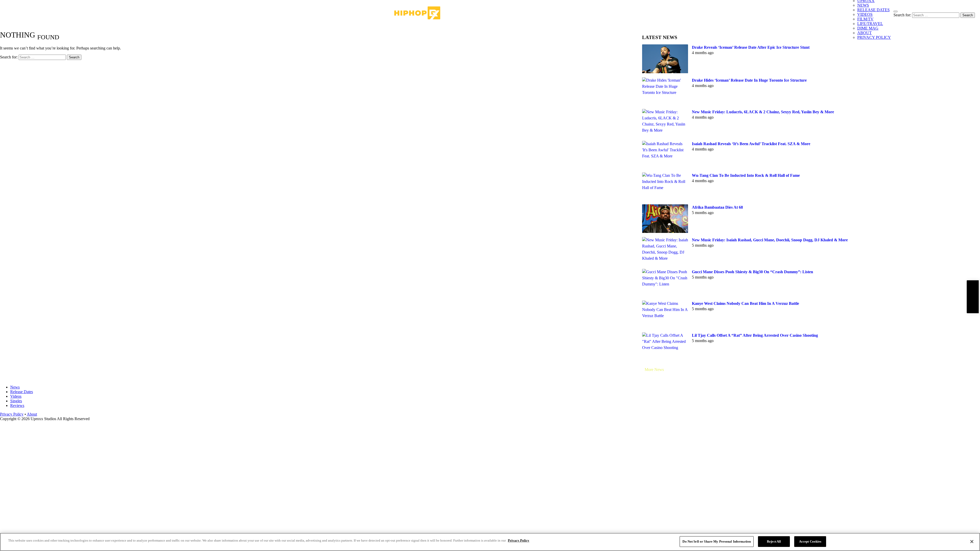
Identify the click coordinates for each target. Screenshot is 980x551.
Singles (16, 401)
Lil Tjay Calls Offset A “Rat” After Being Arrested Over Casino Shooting (755, 335)
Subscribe (972, 296)
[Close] (971, 541)
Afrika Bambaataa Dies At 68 (717, 207)
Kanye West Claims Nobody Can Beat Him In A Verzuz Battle (745, 303)
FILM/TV (865, 19)
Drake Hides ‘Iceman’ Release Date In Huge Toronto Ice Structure (749, 80)
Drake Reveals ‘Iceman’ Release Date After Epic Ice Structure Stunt (751, 47)
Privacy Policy (11, 414)
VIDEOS (865, 14)
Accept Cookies (810, 541)
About (32, 414)
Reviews (17, 405)
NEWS (863, 5)
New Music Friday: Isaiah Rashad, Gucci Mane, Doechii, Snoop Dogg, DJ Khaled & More (770, 240)
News (15, 387)
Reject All (774, 541)
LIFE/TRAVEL (870, 23)
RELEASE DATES (873, 10)
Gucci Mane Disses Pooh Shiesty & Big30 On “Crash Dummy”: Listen (752, 272)
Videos (15, 396)
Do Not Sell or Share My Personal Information (716, 541)
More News (654, 369)
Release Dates (21, 392)
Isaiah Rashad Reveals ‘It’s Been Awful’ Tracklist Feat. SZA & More (751, 144)
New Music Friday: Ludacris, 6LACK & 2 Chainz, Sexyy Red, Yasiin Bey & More (763, 112)
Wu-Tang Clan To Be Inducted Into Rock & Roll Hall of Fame (746, 175)
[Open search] (895, 11)
